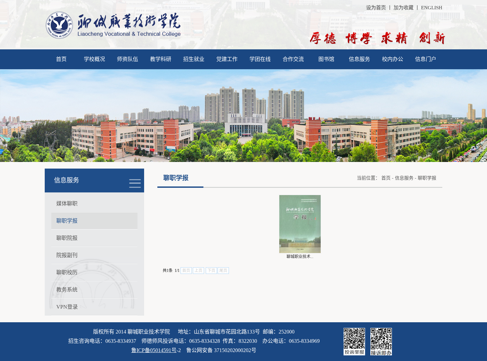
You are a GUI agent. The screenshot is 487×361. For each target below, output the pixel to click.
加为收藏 (403, 7)
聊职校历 (67, 272)
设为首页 (376, 7)
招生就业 (193, 59)
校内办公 (392, 59)
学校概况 (94, 59)
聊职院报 (67, 238)
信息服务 (359, 59)
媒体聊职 (67, 203)
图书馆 (326, 59)
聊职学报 (67, 221)
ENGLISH (431, 7)
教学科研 (160, 59)
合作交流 (293, 59)
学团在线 (260, 59)
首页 (61, 59)
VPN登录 (67, 307)
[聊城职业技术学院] (113, 37)
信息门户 (425, 59)
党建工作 (227, 59)
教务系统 (67, 289)
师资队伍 (127, 59)
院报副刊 (67, 255)
